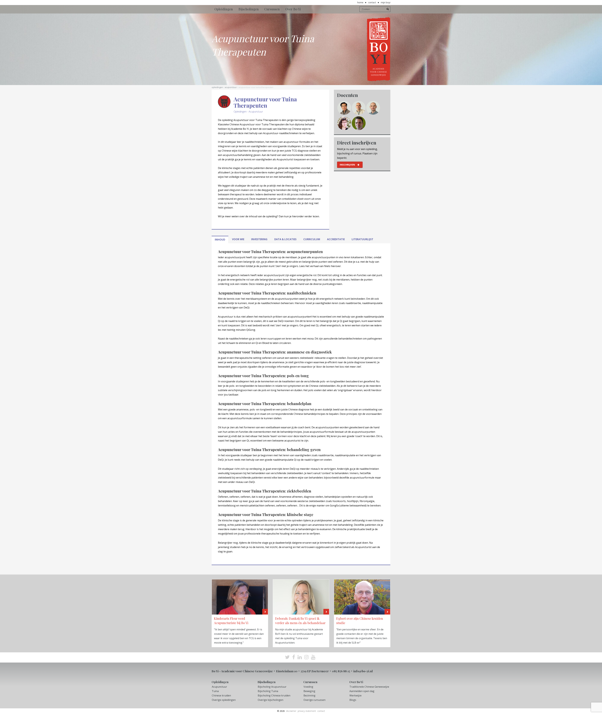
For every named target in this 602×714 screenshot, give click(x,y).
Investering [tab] (259, 239)
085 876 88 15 (341, 671)
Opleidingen (217, 87)
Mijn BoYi (385, 2)
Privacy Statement (307, 710)
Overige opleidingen (224, 700)
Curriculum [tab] (311, 239)
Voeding (308, 686)
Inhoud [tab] (220, 239)
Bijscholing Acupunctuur (272, 686)
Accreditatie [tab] (336, 239)
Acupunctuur (231, 87)
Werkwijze (355, 695)
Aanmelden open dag (361, 691)
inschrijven (347, 164)
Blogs (352, 700)
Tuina (215, 691)
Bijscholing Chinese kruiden (274, 695)
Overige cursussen (314, 700)
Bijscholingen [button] (248, 9)
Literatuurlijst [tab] (362, 239)
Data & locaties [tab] (285, 239)
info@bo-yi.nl (363, 671)
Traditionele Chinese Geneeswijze (369, 686)
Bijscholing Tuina (268, 691)
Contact (372, 2)
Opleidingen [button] (223, 9)
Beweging (309, 691)
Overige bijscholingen (270, 700)
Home (360, 2)
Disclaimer (291, 710)
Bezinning (309, 695)
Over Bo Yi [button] (293, 9)
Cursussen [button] (272, 9)
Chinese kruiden (221, 695)
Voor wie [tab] (238, 239)
